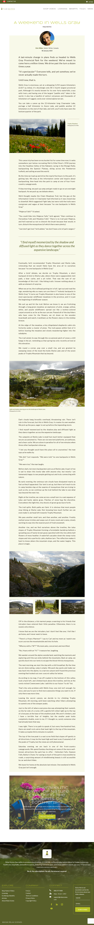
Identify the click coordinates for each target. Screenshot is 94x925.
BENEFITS (73, 9)
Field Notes (47, 27)
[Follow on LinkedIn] (57, 904)
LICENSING (62, 9)
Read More (47, 816)
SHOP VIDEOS (49, 9)
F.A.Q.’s (83, 9)
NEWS (90, 9)
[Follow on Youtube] (51, 908)
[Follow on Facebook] (51, 904)
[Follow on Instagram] (62, 904)
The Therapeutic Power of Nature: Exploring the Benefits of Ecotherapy (47, 795)
